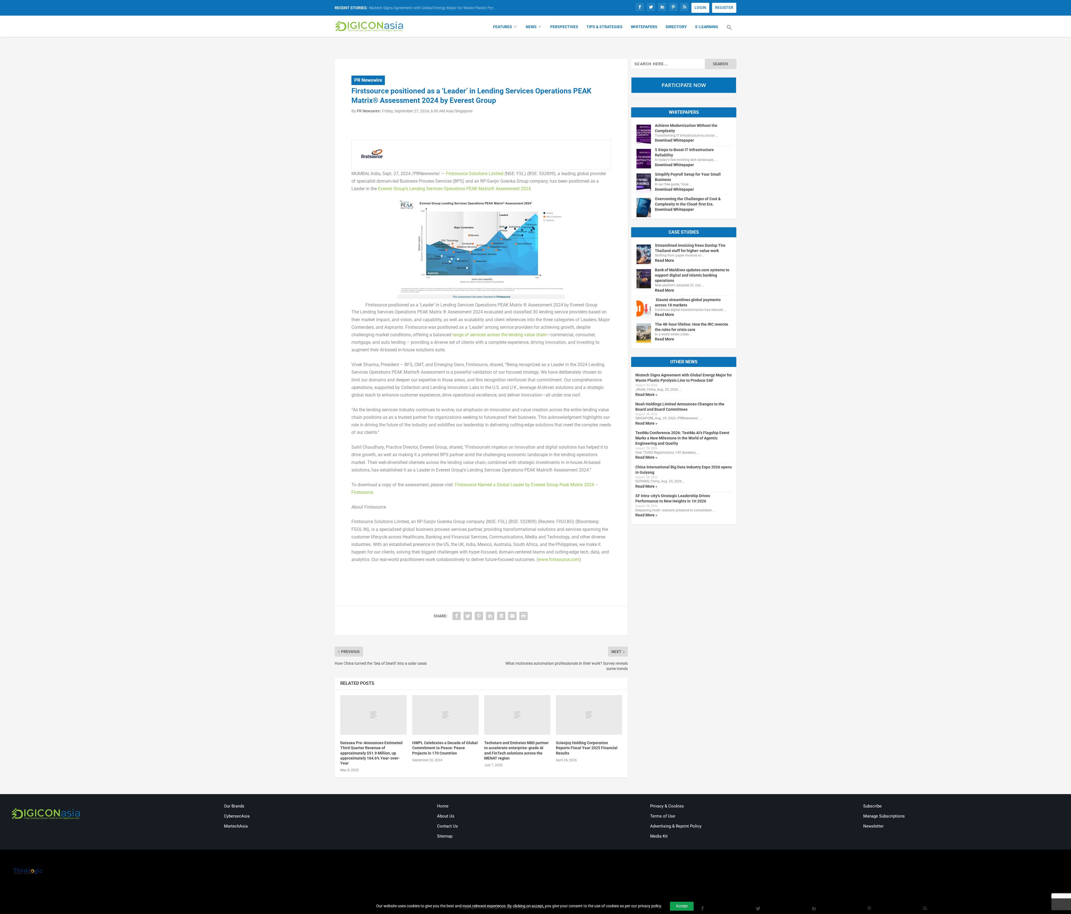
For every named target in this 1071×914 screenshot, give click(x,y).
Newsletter (873, 826)
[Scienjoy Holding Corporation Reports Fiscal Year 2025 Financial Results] (589, 715)
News (531, 27)
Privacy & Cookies (667, 806)
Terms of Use (662, 816)
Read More (664, 260)
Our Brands (234, 806)
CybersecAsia (237, 816)
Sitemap (444, 836)
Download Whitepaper (674, 140)
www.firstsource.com (558, 559)
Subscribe (872, 806)
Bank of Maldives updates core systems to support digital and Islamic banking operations (692, 275)
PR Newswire (368, 80)
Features (502, 27)
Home (442, 806)
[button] (729, 31)
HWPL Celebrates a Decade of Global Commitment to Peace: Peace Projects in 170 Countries (445, 748)
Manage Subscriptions (884, 816)
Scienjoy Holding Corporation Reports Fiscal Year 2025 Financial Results (586, 748)
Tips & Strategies (605, 27)
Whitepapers (644, 27)
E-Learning (706, 27)
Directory (676, 27)
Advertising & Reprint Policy (675, 826)
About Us (445, 816)
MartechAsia (236, 826)
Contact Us (447, 826)
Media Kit (659, 836)
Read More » (646, 394)
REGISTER (724, 7)
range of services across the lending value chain (499, 334)
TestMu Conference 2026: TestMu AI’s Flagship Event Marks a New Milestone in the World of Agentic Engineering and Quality (682, 438)
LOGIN (700, 7)
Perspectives (564, 27)
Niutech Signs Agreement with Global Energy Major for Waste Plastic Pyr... (432, 8)
